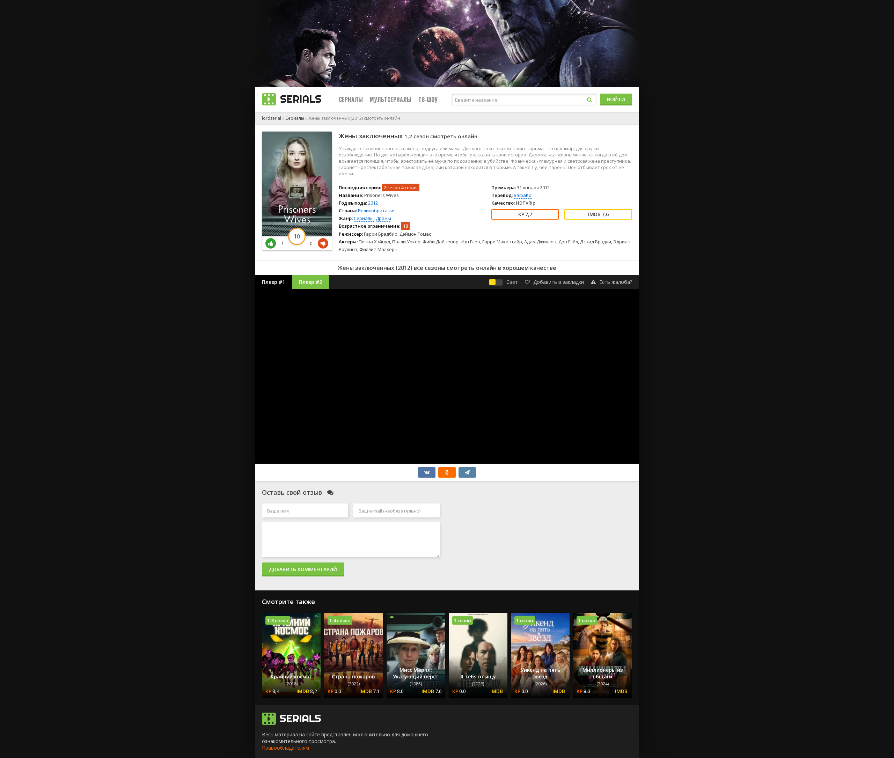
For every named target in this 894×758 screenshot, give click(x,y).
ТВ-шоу (428, 99)
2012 (373, 203)
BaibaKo (523, 195)
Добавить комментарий (303, 569)
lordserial (271, 118)
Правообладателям (285, 747)
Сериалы (351, 99)
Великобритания (377, 210)
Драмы (383, 218)
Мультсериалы (390, 99)
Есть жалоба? (615, 282)
